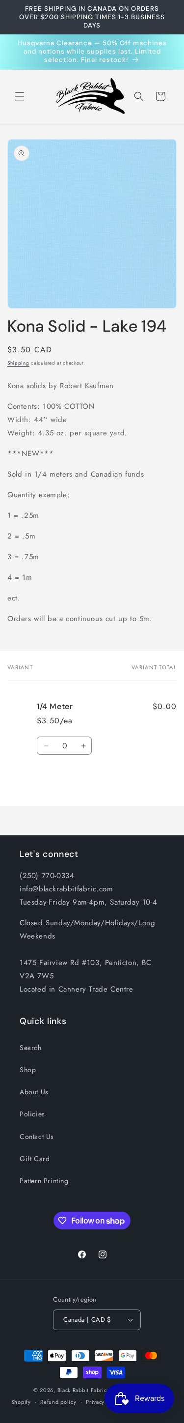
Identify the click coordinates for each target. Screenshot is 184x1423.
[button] (19, 96)
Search (31, 1048)
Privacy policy (104, 1402)
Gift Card (35, 1159)
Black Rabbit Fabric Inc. (88, 1390)
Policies (32, 1114)
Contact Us (37, 1136)
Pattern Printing (44, 1181)
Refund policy (58, 1402)
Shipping (18, 363)
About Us (34, 1092)
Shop (28, 1070)
